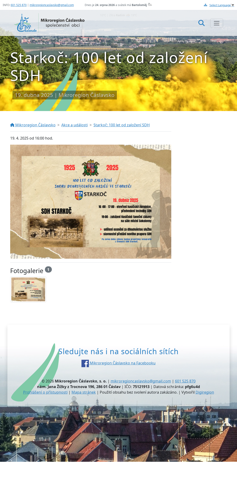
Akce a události (74, 124)
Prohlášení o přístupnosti (45, 392)
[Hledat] (201, 23)
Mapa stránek (84, 392)
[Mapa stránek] (205, 5)
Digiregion (205, 392)
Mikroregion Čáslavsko (35, 124)
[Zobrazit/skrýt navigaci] (216, 23)
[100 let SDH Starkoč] (28, 289)
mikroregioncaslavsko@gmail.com (52, 5)
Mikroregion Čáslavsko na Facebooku (122, 363)
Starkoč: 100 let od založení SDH (122, 124)
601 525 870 (19, 5)
